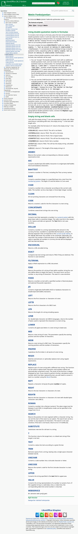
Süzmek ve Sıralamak (11, 73)
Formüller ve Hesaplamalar (13, 91)
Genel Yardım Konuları (10, 110)
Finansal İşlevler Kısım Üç (12, 37)
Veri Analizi (8, 82)
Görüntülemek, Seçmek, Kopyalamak (11, 89)
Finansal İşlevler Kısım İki (12, 35)
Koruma (8, 93)
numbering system (34, 181)
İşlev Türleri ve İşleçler (11, 22)
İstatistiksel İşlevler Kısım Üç (13, 48)
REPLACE (32, 364)
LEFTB (31, 302)
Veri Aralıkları (9, 77)
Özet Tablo (8, 78)
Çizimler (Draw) (8, 100)
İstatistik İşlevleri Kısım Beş (13, 51)
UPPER (31, 473)
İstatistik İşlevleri (10, 43)
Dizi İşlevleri (9, 27)
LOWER (31, 324)
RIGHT (31, 387)
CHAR (30, 185)
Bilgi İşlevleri (9, 38)
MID (30, 331)
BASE (30, 176)
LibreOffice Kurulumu (9, 108)
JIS (29, 286)
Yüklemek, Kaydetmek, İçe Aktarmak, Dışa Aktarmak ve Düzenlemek (11, 68)
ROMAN (31, 403)
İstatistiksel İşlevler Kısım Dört (13, 49)
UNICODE (32, 464)
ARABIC (31, 152)
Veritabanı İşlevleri (10, 30)
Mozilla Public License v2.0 (66, 522)
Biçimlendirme (9, 72)
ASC (30, 160)
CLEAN (31, 193)
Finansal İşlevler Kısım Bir (12, 34)
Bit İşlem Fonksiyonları (12, 29)
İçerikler (4, 11)
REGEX (31, 355)
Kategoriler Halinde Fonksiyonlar (39, 500)
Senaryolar (8, 83)
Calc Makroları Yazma (11, 95)
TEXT (30, 442)
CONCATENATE (35, 207)
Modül (8, 5)
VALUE (49, 377)
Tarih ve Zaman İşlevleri (12, 32)
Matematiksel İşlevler (11, 41)
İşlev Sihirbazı (9, 24)
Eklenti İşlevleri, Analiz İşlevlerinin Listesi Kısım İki (14, 61)
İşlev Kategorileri (10, 26)
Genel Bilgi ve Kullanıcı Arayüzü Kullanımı (13, 18)
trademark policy (51, 528)
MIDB (30, 340)
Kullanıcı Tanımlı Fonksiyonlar (13, 65)
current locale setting (63, 234)
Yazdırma (8, 75)
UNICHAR (32, 457)
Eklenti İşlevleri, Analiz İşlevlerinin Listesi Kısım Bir (14, 58)
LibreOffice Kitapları (51, 510)
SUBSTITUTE (34, 426)
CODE (30, 200)
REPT (30, 381)
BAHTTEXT (33, 169)
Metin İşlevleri (9, 54)
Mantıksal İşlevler (10, 40)
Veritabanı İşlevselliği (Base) (11, 101)
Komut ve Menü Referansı (12, 21)
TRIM (30, 448)
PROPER (32, 349)
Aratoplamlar (9, 85)
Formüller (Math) (8, 103)
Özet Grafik (9, 80)
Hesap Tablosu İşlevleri (12, 53)
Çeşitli (7, 96)
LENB (30, 316)
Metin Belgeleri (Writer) (10, 12)
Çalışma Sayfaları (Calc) (10, 16)
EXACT (31, 251)
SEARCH (31, 414)
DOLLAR (32, 226)
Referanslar (9, 87)
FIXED (31, 278)
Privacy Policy (44, 518)
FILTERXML (33, 260)
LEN (30, 309)
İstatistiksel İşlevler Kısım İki (13, 46)
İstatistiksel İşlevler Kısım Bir (13, 45)
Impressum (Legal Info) (32, 518)
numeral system (62, 217)
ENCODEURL (34, 245)
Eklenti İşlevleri (10, 56)
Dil (23, 5)
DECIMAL (32, 214)
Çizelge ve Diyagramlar (10, 105)
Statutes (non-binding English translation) (61, 518)
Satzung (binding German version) (35, 520)
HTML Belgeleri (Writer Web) (11, 14)
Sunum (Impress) (8, 98)
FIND (30, 267)
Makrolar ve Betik (8, 106)
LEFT (30, 295)
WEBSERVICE (34, 490)
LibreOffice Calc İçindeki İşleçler (14, 64)
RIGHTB (31, 394)
